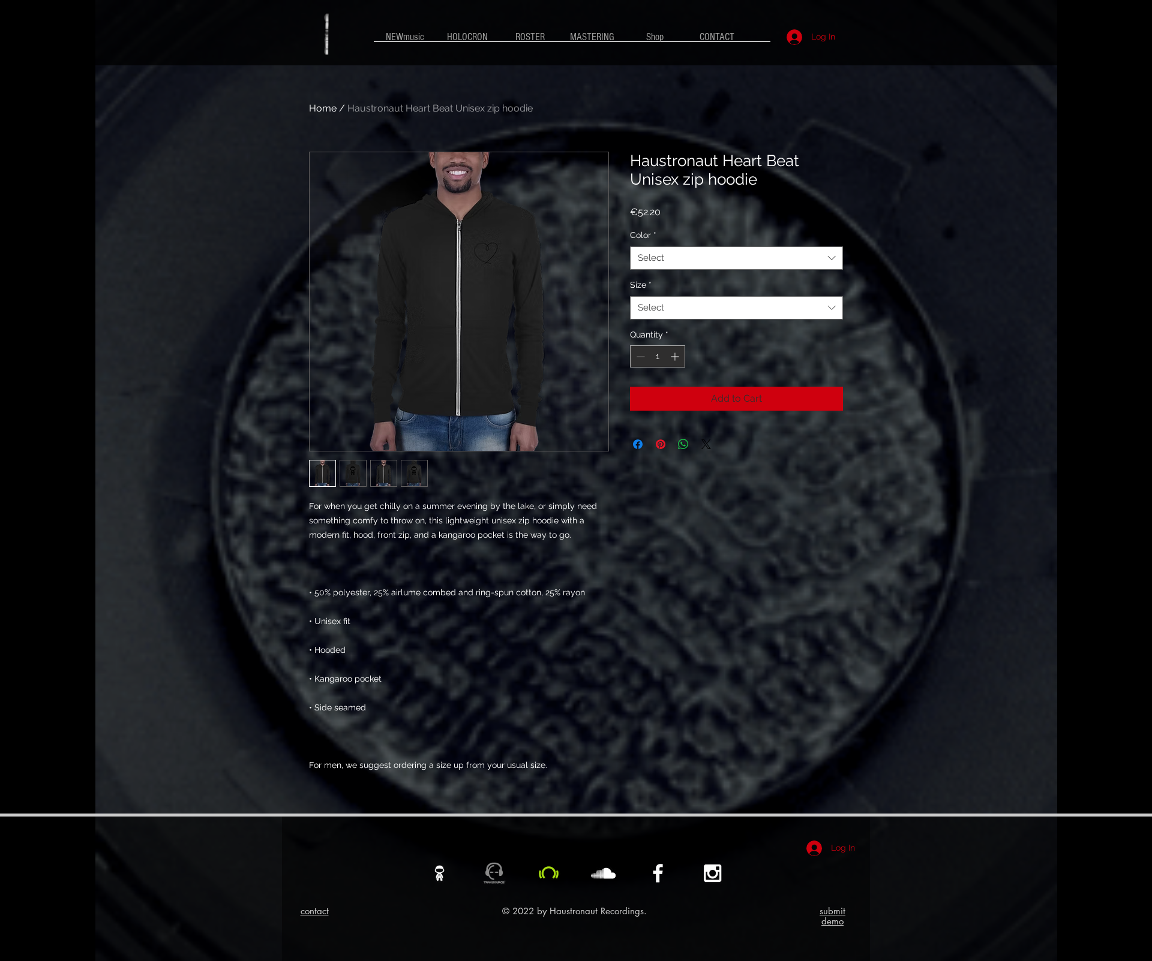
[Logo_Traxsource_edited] (494, 873)
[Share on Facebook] (638, 444)
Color (643, 235)
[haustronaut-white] (439, 873)
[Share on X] (706, 444)
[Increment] (675, 356)
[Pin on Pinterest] (660, 444)
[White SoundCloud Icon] (603, 873)
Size (641, 285)
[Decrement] (639, 356)
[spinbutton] (657, 356)
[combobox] (736, 258)
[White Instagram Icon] (712, 873)
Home (323, 108)
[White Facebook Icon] (658, 873)
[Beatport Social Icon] (548, 873)
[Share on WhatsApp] (683, 444)
